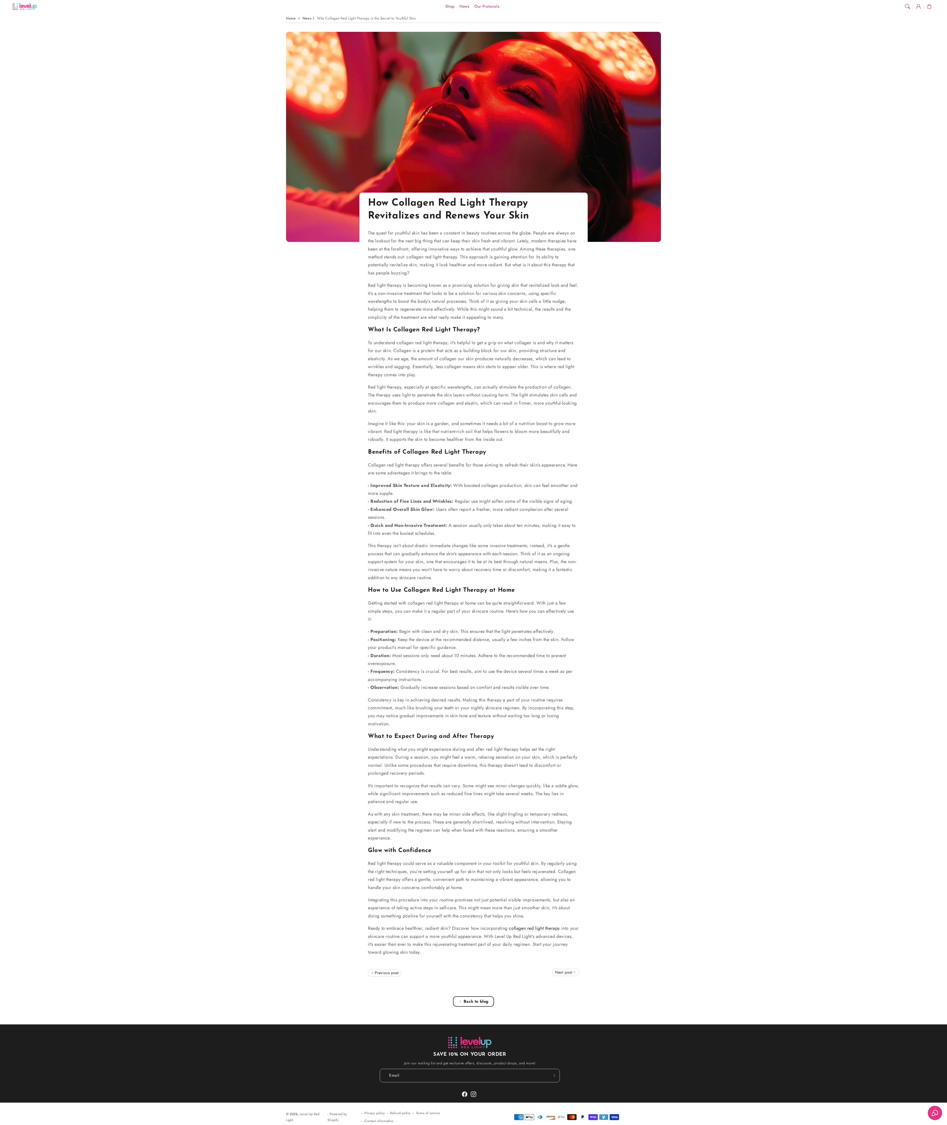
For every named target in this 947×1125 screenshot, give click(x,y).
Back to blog (476, 1001)
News (307, 18)
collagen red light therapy (534, 928)
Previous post (386, 973)
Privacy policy (374, 1113)
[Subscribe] (554, 1075)
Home (290, 18)
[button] (907, 6)
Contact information (378, 1121)
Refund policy (400, 1113)
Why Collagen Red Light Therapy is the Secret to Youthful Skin (366, 18)
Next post (564, 972)
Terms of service (428, 1113)
